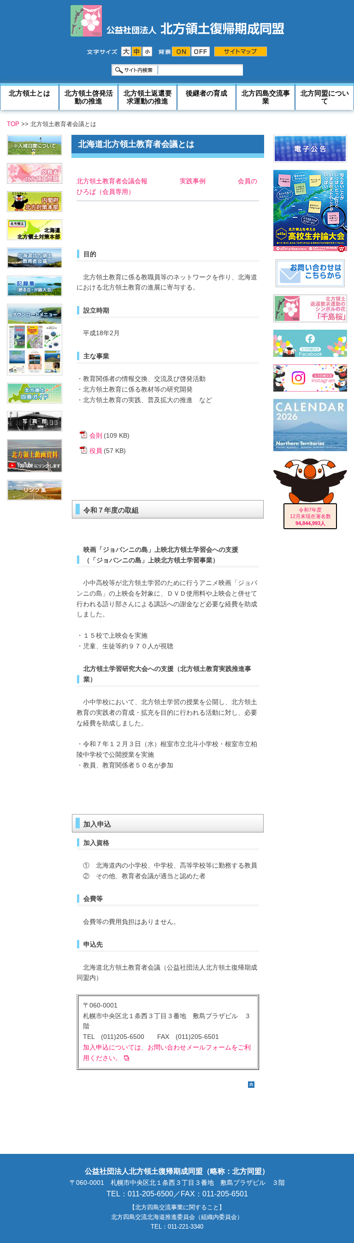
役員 (95, 450)
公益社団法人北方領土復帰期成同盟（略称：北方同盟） (177, 1171)
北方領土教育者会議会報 (112, 181)
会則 (95, 435)
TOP (13, 124)
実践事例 (193, 181)
